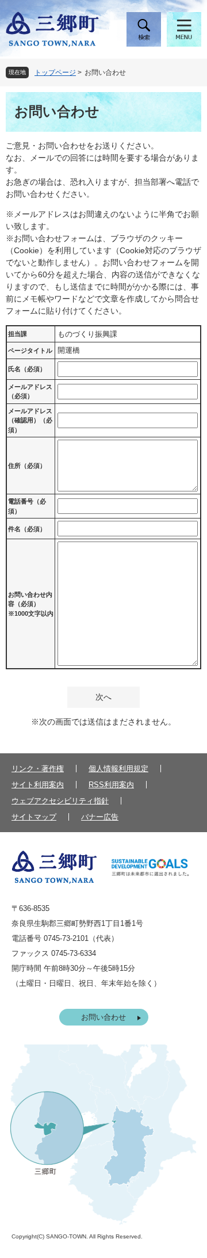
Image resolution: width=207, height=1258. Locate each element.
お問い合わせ (103, 1017)
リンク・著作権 (38, 768)
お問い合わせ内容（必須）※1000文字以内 (30, 604)
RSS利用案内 (111, 784)
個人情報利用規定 (118, 768)
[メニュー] (184, 29)
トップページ (55, 72)
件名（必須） (27, 528)
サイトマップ (34, 817)
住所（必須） (27, 465)
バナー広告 (99, 817)
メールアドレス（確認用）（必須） (30, 420)
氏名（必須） (27, 368)
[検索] (143, 29)
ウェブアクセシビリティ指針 (60, 800)
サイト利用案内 (38, 784)
